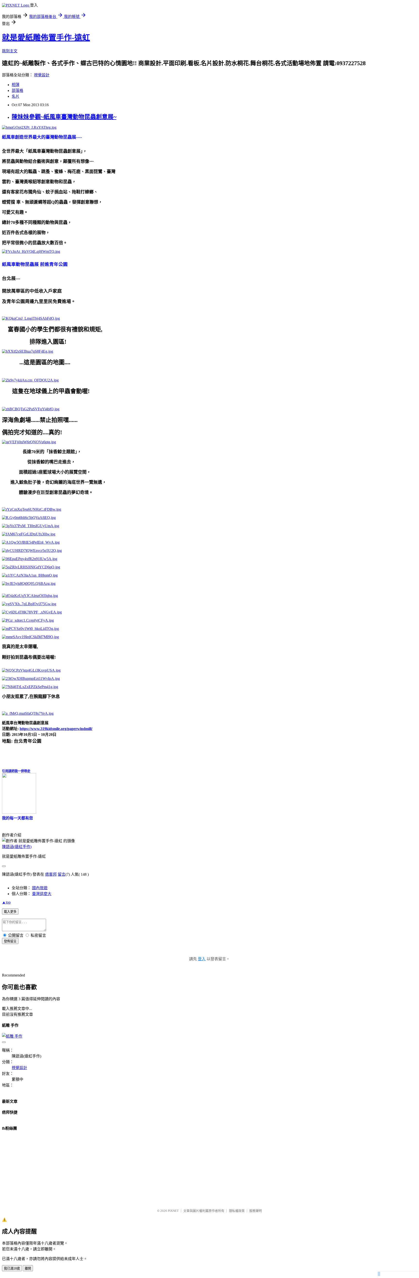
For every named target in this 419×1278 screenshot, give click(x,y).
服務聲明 (255, 1211)
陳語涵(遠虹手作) (17, 847)
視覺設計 (41, 75)
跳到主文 (9, 51)
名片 (15, 96)
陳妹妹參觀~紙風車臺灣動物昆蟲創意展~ (64, 117)
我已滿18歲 (12, 1268)
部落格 (17, 90)
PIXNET (173, 1211)
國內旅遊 (40, 888)
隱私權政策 (237, 1211)
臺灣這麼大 (41, 894)
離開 (28, 1268)
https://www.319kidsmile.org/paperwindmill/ (56, 729)
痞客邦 (51, 874)
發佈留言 (10, 941)
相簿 (15, 85)
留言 (61, 874)
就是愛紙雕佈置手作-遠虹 (46, 37)
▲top (6, 902)
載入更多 (10, 911)
